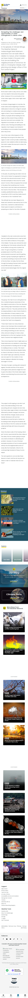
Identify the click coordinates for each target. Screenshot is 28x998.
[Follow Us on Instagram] (7, 939)
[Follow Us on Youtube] (10, 939)
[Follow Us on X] (21, 939)
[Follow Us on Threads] (17, 939)
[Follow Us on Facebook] (3, 939)
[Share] (2, 39)
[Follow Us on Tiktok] (14, 939)
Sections (22, 8)
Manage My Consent (6, 898)
